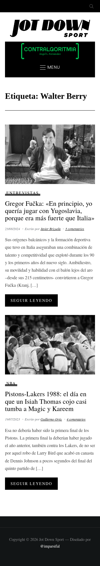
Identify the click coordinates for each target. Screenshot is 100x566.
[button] (50, 67)
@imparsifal (50, 546)
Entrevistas (22, 192)
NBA (11, 383)
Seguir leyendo (31, 300)
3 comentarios (74, 228)
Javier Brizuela (51, 228)
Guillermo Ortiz (51, 419)
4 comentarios (76, 419)
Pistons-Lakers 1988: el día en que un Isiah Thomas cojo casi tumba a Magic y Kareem (46, 401)
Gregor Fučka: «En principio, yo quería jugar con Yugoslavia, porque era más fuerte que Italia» (49, 211)
